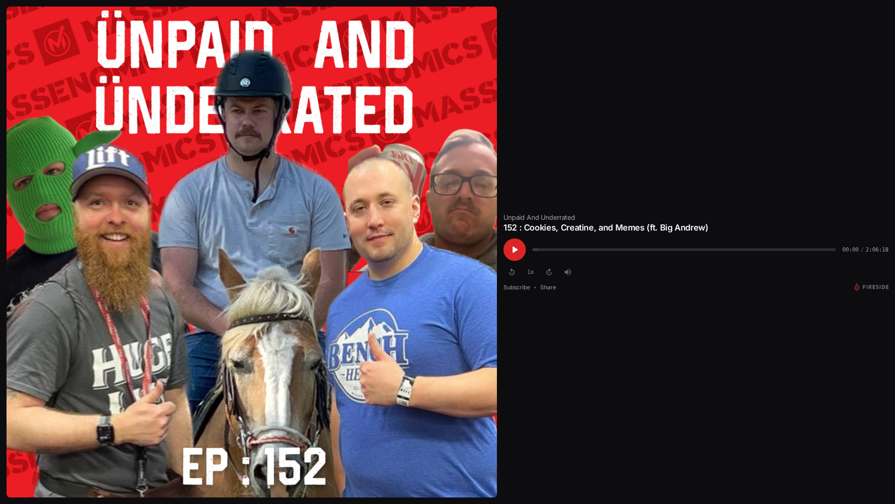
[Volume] (567, 272)
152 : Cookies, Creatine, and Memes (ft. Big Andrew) (606, 227)
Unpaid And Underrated (539, 217)
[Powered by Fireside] (871, 287)
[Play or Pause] (514, 249)
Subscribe (516, 287)
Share (548, 287)
